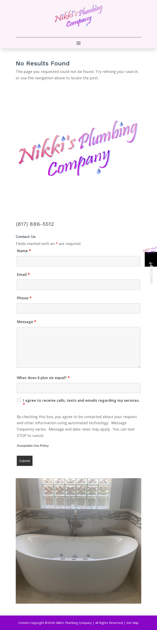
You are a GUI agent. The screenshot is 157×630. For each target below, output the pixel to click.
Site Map (132, 623)
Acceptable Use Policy (33, 445)
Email (23, 274)
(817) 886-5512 (35, 224)
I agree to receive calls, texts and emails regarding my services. (81, 402)
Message (26, 321)
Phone (24, 297)
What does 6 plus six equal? (43, 377)
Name (24, 250)
